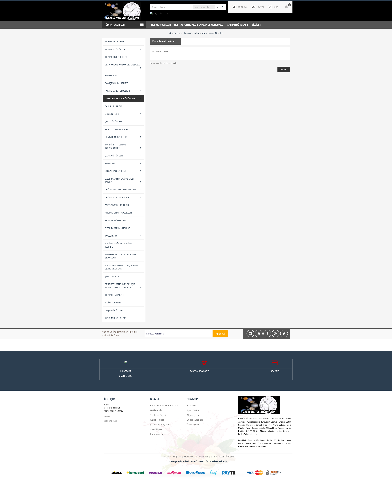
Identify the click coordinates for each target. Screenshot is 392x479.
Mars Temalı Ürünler (212, 32)
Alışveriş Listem (195, 414)
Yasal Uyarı (156, 429)
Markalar (203, 456)
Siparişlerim (193, 410)
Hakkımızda (156, 410)
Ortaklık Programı (172, 456)
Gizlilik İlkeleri (157, 419)
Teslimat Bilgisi (158, 414)
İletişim (230, 456)
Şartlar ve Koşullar (159, 424)
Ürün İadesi (193, 424)
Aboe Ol (220, 333)
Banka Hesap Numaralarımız (165, 405)
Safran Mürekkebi (238, 24)
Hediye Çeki (190, 456)
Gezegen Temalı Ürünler (186, 32)
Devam (283, 69)
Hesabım (191, 405)
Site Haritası (217, 456)
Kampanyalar (157, 433)
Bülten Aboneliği (195, 419)
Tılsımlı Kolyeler (161, 24)
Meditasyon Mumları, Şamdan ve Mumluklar (199, 24)
